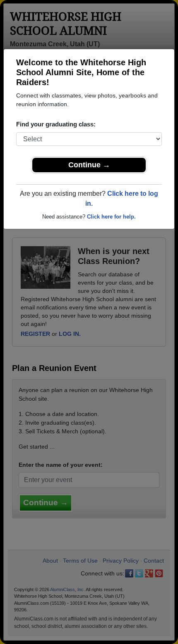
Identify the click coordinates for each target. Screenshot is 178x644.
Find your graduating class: (56, 124)
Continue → (89, 165)
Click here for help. (111, 217)
